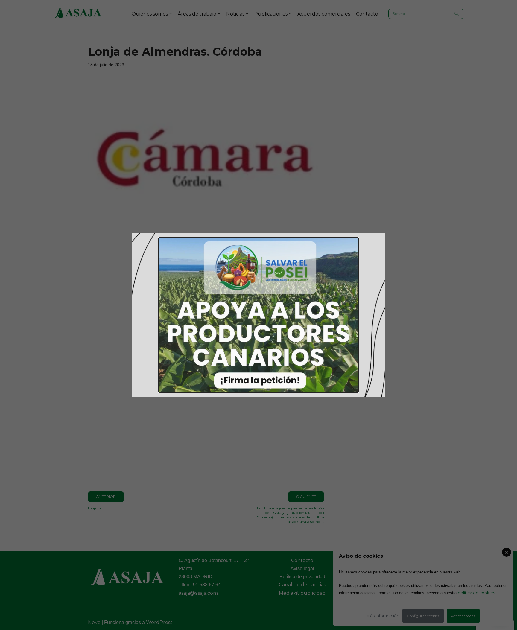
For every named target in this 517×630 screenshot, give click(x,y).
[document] (258, 315)
